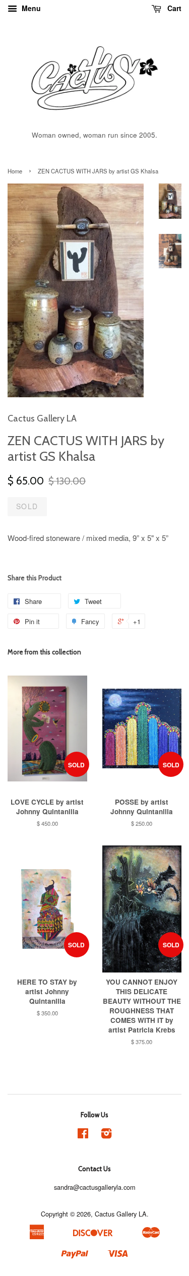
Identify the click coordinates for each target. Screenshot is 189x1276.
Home (15, 171)
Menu (30, 8)
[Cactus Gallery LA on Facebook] (83, 1135)
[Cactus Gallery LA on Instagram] (106, 1135)
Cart (173, 8)
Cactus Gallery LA (121, 1214)
